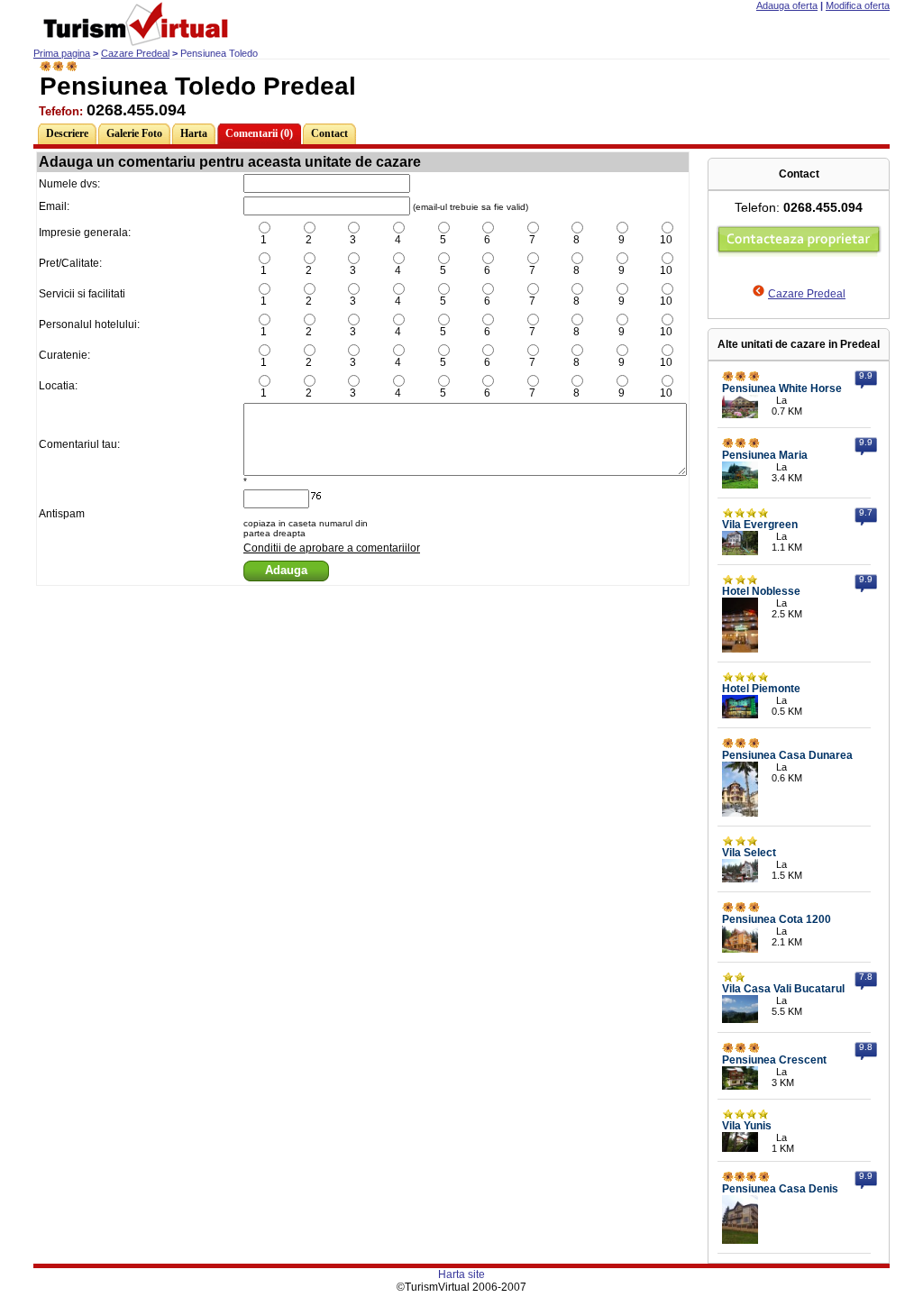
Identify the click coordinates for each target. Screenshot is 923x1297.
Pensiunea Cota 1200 (776, 919)
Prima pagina (61, 53)
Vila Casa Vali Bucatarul (783, 988)
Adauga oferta (787, 5)
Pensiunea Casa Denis (780, 1189)
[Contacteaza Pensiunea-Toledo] (799, 253)
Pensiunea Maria (765, 455)
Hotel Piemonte (761, 688)
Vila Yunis (747, 1125)
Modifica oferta (858, 5)
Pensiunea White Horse (782, 388)
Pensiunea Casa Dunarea (787, 755)
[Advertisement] (362, 629)
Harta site (461, 1274)
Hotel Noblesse (761, 591)
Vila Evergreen (760, 524)
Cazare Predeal (135, 53)
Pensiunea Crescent (774, 1060)
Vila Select (749, 852)
